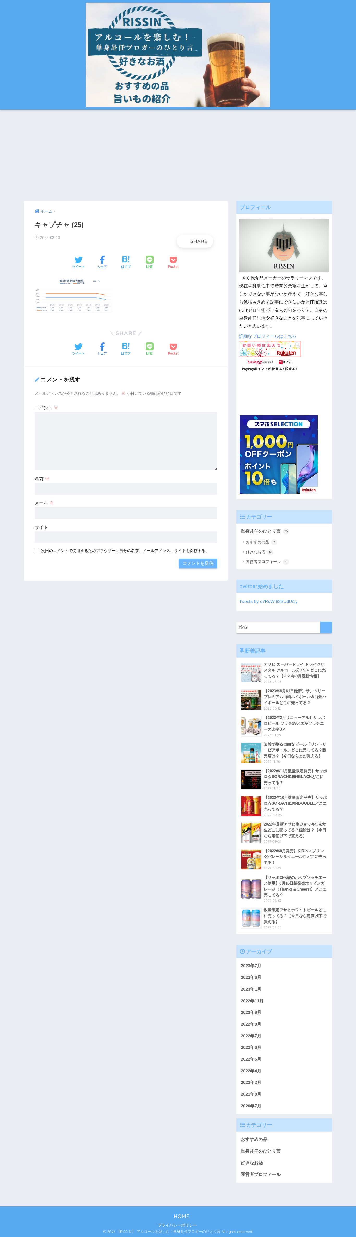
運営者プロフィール (266, 561)
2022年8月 (251, 1024)
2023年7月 (251, 965)
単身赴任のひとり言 (264, 531)
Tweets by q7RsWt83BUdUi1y (268, 601)
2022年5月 (251, 1059)
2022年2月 (251, 1082)
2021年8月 (251, 1094)
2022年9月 (251, 1012)
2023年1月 (251, 989)
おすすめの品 (260, 542)
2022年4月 (251, 1070)
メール (44, 503)
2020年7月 (251, 1106)
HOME (180, 1216)
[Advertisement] (178, 155)
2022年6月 (251, 1047)
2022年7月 (251, 1035)
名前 (42, 478)
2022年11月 (252, 1000)
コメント (46, 407)
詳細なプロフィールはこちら (268, 336)
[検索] (326, 627)
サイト (41, 527)
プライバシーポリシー (177, 1225)
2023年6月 (251, 977)
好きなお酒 (259, 552)
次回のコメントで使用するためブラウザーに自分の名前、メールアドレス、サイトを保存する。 (125, 550)
